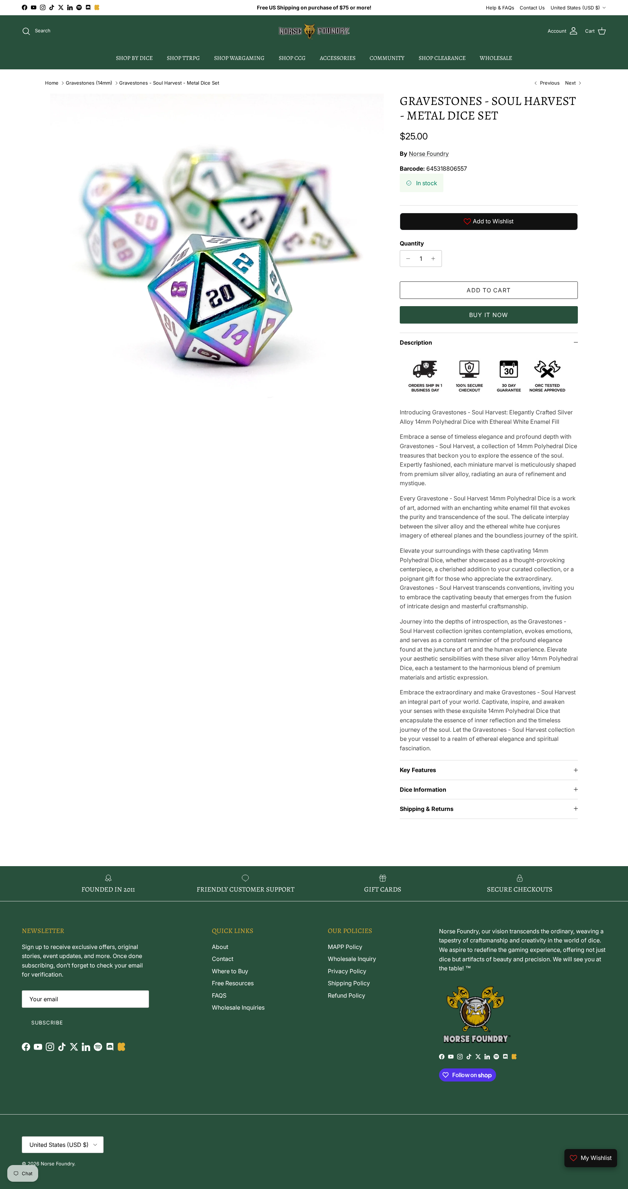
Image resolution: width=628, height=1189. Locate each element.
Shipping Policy (349, 983)
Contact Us (532, 8)
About (220, 946)
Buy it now (488, 314)
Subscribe (47, 1022)
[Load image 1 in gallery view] (217, 260)
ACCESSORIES (337, 58)
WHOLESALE (496, 58)
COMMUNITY (387, 58)
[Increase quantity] (435, 259)
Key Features (418, 770)
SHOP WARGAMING (239, 58)
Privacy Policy (347, 971)
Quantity (412, 243)
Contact (222, 958)
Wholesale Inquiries (238, 1007)
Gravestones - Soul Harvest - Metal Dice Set (169, 83)
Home (52, 83)
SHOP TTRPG (183, 58)
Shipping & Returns (427, 808)
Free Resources (233, 983)
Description (416, 342)
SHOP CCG (292, 58)
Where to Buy (230, 971)
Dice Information (423, 789)
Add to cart (489, 290)
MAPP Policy (345, 946)
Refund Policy (346, 995)
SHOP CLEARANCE (442, 58)
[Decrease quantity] (406, 259)
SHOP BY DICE (134, 58)
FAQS (219, 995)
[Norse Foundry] (314, 31)
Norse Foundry (429, 153)
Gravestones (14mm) (89, 83)
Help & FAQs (500, 8)
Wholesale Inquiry (352, 958)
